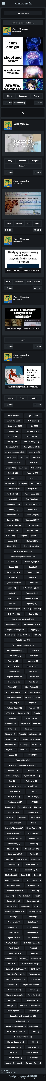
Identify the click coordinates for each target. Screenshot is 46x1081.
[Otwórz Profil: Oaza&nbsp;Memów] (7, 31)
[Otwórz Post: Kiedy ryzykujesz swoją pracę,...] (23, 261)
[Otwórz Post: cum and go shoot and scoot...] (23, 89)
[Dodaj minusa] (9, 103)
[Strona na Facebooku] (43, 1076)
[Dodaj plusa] (7, 103)
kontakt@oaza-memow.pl (27, 1078)
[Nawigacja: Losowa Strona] (23, 113)
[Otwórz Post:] (23, 143)
